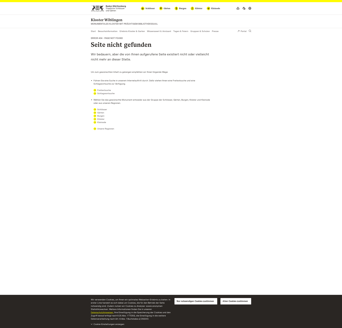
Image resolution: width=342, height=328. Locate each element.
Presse (215, 31)
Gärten (100, 112)
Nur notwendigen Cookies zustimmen (195, 301)
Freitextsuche (104, 90)
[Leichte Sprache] (238, 8)
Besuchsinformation (107, 31)
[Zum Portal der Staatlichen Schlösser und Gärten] (108, 8)
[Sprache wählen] (249, 8)
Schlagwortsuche (106, 93)
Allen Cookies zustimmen (235, 301)
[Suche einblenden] (250, 31)
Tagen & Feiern (180, 31)
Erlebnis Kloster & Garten (132, 31)
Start (93, 31)
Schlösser (102, 109)
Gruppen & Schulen (200, 31)
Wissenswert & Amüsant (159, 31)
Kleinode (101, 122)
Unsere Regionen (105, 128)
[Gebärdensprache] (243, 8)
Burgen (100, 116)
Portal (244, 31)
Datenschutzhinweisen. (102, 312)
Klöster (100, 119)
